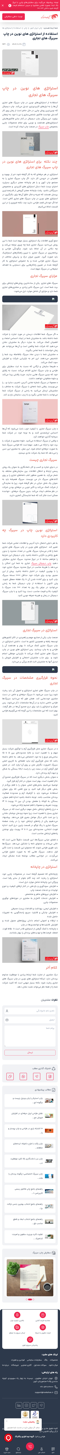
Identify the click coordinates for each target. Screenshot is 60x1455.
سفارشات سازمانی (34, 1360)
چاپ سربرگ (43, 127)
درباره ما (5, 1365)
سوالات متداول (40, 1365)
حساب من (41, 1452)
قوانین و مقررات (18, 1360)
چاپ (25, 28)
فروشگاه (15, 1365)
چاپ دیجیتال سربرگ (41, 563)
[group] (30, 1276)
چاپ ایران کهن (36, 28)
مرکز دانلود (53, 1365)
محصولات (54, 1360)
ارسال (30, 1052)
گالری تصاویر (26, 1365)
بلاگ (46, 1360)
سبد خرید (6, 1452)
